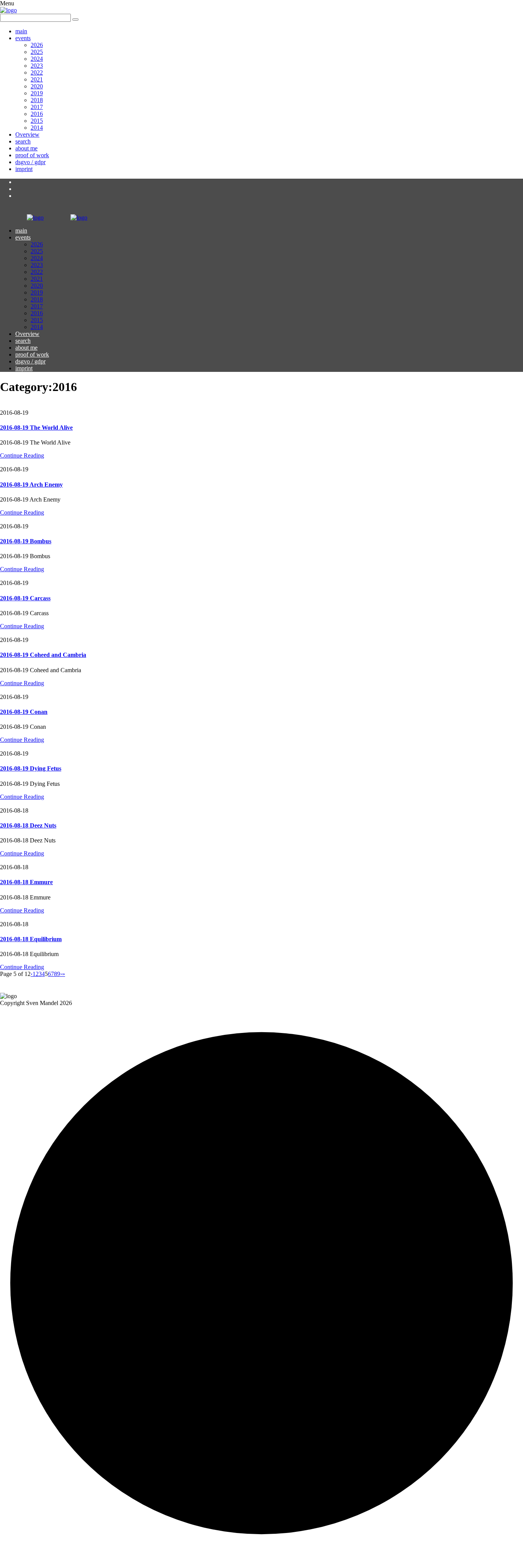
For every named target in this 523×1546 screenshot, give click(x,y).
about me (26, 148)
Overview (27, 134)
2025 (37, 52)
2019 (37, 93)
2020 (37, 86)
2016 (37, 114)
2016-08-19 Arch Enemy (31, 484)
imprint (24, 169)
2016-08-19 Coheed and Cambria (43, 655)
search (23, 141)
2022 (37, 72)
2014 (37, 127)
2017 (37, 107)
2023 (37, 65)
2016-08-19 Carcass (25, 598)
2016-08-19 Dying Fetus (30, 768)
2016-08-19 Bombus (25, 541)
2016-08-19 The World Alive (36, 427)
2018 (37, 100)
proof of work (32, 155)
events (23, 38)
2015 (37, 120)
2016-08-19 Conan (23, 712)
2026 (37, 45)
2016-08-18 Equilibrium (31, 939)
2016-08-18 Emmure (26, 882)
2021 (37, 79)
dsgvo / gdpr (30, 162)
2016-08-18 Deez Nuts (28, 825)
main (21, 31)
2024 (37, 58)
